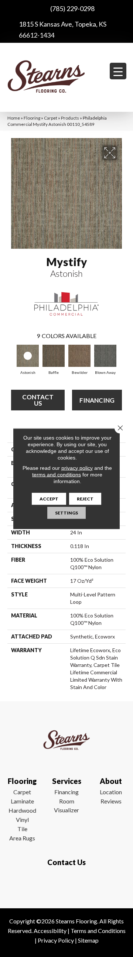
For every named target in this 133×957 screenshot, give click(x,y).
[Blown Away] (105, 356)
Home (13, 118)
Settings (66, 512)
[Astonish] (28, 356)
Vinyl (22, 819)
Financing (66, 791)
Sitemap (88, 940)
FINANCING (97, 400)
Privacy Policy (56, 940)
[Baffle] (53, 356)
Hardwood (22, 810)
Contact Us (38, 400)
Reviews (111, 801)
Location (111, 791)
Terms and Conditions (98, 930)
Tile (22, 828)
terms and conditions (56, 474)
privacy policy (77, 468)
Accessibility (50, 930)
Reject (85, 498)
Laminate (22, 801)
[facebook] (65, 884)
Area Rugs (22, 837)
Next (121, 357)
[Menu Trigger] (118, 71)
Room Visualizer (66, 805)
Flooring (32, 118)
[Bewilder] (79, 356)
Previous (11, 357)
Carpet (50, 118)
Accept (49, 498)
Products (70, 118)
